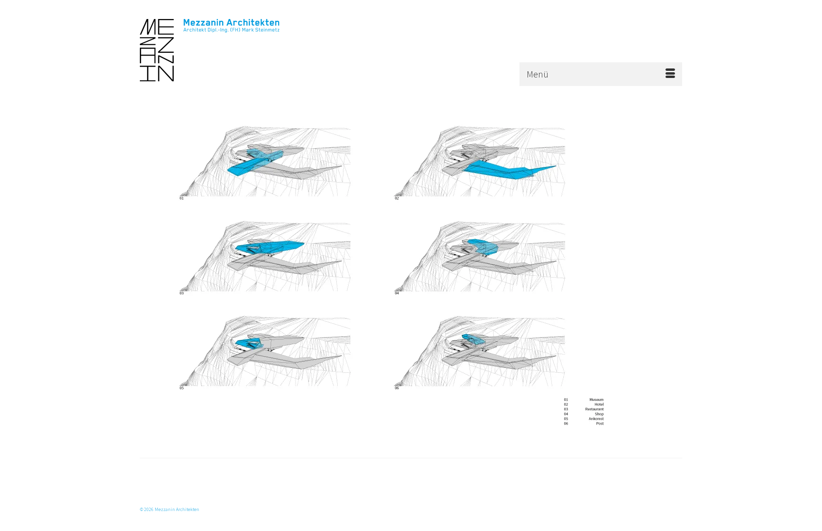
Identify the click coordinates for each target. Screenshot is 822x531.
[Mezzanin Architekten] (225, 50)
